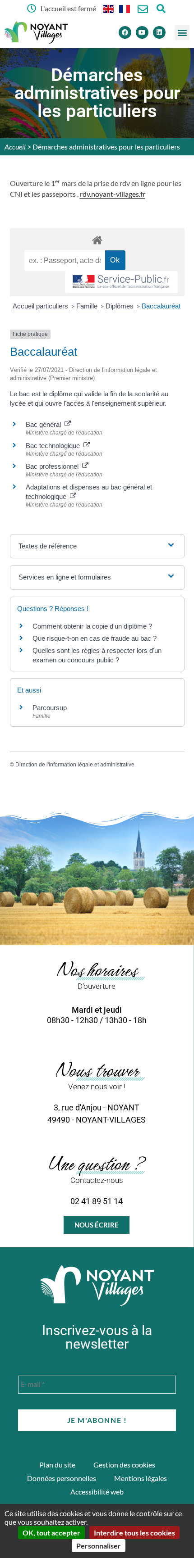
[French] (125, 8)
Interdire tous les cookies (134, 1532)
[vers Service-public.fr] (121, 282)
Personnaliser (98, 1545)
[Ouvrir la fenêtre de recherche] (161, 8)
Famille (87, 306)
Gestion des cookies (124, 1464)
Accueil (15, 146)
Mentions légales (140, 1478)
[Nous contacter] (143, 9)
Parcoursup (49, 707)
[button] (182, 32)
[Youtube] (142, 32)
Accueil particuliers (41, 306)
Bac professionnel (54, 466)
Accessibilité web (97, 1491)
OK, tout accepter (51, 1532)
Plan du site (57, 1464)
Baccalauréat (161, 306)
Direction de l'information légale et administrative (74, 764)
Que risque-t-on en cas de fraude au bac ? (94, 638)
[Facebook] (125, 32)
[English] (109, 8)
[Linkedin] (159, 32)
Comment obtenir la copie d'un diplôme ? (92, 626)
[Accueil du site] (97, 1285)
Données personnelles (61, 1478)
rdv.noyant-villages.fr (112, 194)
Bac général (45, 424)
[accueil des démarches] (97, 239)
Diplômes (120, 306)
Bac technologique (54, 445)
